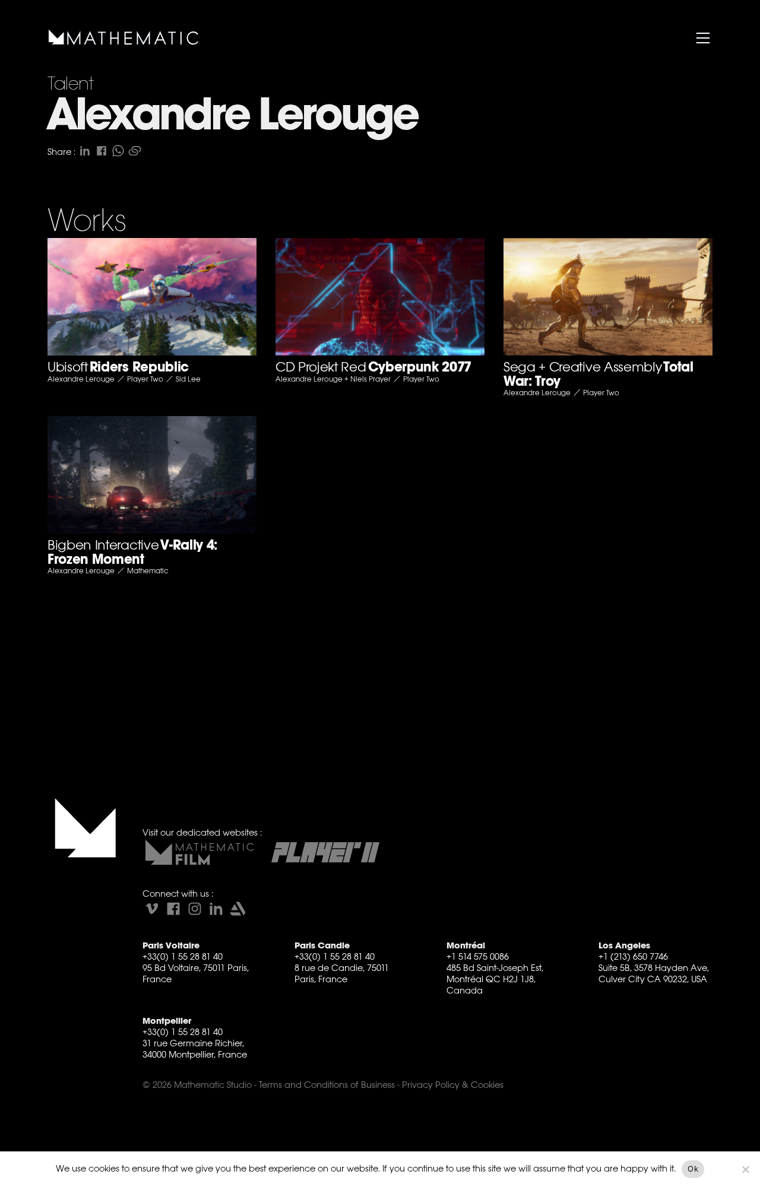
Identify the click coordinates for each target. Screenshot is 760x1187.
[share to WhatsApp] (118, 151)
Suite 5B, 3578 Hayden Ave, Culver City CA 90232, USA (653, 973)
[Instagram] (194, 908)
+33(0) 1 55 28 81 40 (182, 956)
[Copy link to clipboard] (135, 151)
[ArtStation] (237, 908)
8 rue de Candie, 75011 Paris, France (341, 973)
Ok (693, 1168)
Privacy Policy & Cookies (453, 1084)
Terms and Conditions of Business (327, 1084)
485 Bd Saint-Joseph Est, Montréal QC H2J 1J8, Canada (494, 979)
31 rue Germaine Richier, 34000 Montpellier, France (194, 1048)
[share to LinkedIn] (85, 151)
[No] (745, 1169)
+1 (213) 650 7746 (633, 956)
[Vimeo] (152, 908)
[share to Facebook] (101, 151)
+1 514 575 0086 (477, 956)
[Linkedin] (216, 908)
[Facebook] (173, 908)
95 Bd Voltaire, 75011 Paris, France (195, 973)
